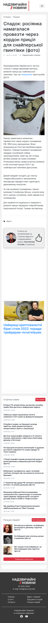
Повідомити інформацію (24, 559)
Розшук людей (33, 602)
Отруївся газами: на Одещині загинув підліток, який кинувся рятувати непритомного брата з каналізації (20, 426)
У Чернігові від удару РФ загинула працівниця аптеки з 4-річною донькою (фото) (23, 484)
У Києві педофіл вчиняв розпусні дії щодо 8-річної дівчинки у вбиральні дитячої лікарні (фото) (23, 461)
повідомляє (26, 74)
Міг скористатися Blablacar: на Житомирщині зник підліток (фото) (28, 549)
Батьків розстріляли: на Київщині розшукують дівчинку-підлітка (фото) (29, 527)
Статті (11, 599)
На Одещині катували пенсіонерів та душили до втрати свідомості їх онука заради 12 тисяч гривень (23, 449)
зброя (8, 221)
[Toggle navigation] (42, 6)
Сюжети (11, 602)
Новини (16, 17)
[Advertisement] (24, 274)
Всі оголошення (38, 520)
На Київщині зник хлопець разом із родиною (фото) (29, 537)
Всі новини (40, 399)
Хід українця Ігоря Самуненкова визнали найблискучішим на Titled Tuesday (21, 507)
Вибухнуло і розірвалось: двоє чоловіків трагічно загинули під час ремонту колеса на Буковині (23, 473)
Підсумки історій (34, 599)
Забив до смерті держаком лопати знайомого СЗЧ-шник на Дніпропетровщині (23, 416)
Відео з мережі (33, 597)
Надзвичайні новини (31, 55)
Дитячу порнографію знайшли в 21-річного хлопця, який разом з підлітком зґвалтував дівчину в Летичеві (22, 438)
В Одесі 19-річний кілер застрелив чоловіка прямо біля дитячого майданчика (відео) (23, 406)
